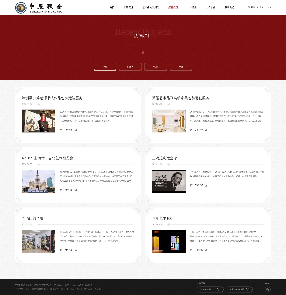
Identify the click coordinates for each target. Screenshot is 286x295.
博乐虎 (97, 289)
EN (269, 7)
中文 (262, 7)
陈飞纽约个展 (32, 218)
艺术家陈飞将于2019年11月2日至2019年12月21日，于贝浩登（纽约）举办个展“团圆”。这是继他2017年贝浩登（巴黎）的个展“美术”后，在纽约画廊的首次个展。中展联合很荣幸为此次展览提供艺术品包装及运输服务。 (97, 236)
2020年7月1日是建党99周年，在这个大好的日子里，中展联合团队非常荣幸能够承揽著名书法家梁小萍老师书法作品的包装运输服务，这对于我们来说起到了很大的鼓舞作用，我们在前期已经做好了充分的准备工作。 (97, 116)
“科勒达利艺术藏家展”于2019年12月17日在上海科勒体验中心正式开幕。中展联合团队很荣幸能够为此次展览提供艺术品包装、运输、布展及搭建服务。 (227, 174)
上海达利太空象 (164, 158)
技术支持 (88, 289)
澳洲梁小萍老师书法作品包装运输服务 (52, 98)
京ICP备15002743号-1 (71, 289)
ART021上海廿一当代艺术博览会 (47, 158)
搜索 (253, 7)
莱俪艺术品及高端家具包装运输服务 (180, 98)
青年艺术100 (162, 218)
